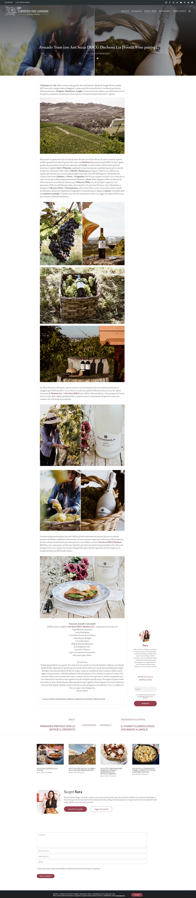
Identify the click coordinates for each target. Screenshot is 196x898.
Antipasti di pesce (61, 699)
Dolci (72, 719)
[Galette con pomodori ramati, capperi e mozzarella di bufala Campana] (113, 743)
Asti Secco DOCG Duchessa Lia (81, 626)
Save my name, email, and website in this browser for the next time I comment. (69, 868)
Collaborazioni (79, 699)
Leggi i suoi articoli (101, 809)
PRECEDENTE (89, 725)
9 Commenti (112, 776)
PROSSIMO (105, 725)
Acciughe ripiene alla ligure (47, 769)
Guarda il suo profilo (75, 809)
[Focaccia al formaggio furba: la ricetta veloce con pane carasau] (145, 743)
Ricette (103, 699)
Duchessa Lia (87, 162)
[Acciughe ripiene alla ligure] (50, 743)
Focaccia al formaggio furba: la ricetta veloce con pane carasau (144, 770)
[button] (189, 11)
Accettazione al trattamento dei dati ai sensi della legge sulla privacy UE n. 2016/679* (146, 696)
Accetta (136, 895)
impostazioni (120, 896)
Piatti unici (96, 699)
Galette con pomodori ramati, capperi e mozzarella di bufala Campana (111, 771)
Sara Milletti (91, 53)
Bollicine (71, 699)
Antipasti (98, 40)
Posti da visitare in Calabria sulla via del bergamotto (82, 769)
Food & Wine (88, 699)
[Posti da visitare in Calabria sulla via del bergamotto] (82, 743)
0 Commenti (49, 772)
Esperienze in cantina (133, 719)
